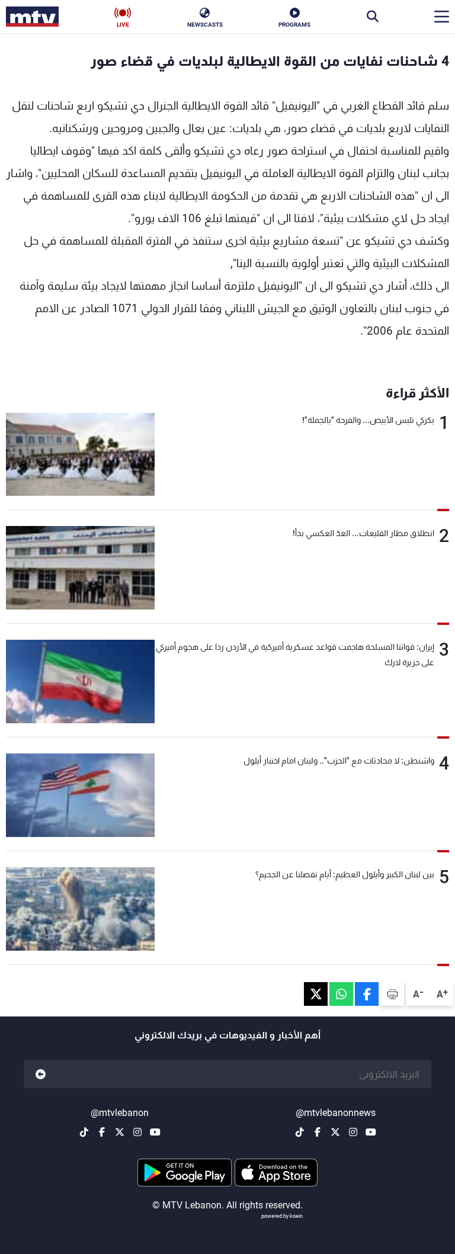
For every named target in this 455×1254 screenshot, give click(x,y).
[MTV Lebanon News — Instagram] (353, 1132)
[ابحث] (373, 16)
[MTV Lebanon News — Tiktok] (300, 1132)
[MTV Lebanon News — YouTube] (371, 1132)
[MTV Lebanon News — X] (335, 1132)
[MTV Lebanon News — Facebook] (317, 1132)
